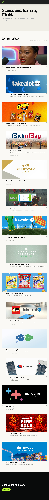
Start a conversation (6, 489)
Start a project (45, 1)
